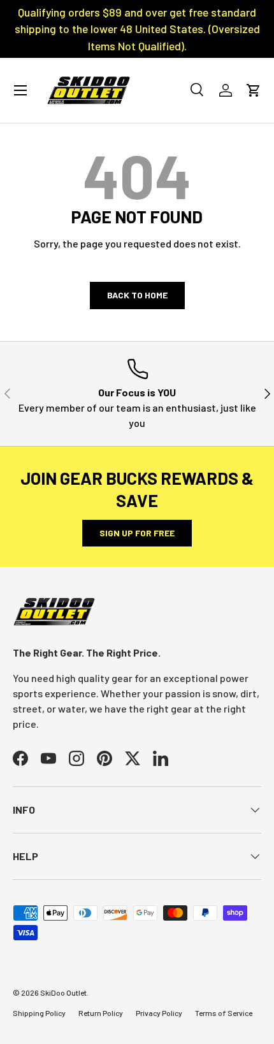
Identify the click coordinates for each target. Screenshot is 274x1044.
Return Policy (100, 1012)
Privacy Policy (159, 1012)
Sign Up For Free (137, 532)
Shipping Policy (39, 1012)
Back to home (137, 294)
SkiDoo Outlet (63, 992)
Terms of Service (223, 1012)
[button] (254, 90)
